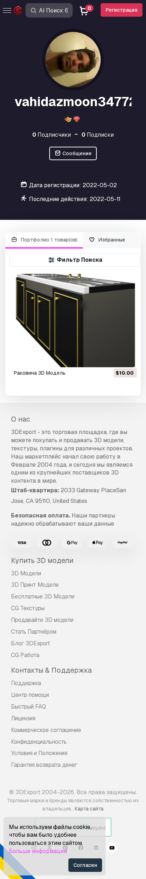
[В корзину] (112, 357)
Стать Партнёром (33, 631)
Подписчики (51, 135)
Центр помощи (30, 695)
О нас (20, 419)
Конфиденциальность (39, 741)
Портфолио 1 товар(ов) (48, 240)
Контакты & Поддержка (51, 670)
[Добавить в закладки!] (126, 357)
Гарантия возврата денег (44, 765)
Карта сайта (89, 808)
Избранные (111, 240)
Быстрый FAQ (28, 706)
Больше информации (38, 851)
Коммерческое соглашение (46, 730)
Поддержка (26, 683)
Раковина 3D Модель (40, 373)
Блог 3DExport (30, 643)
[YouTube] (112, 849)
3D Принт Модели (34, 584)
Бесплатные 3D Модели (42, 596)
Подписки (98, 135)
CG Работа (25, 655)
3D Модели (26, 573)
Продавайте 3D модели (42, 620)
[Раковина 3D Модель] (75, 320)
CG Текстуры (28, 608)
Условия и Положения (39, 753)
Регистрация (121, 10)
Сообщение (76, 153)
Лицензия (23, 718)
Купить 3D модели (42, 560)
